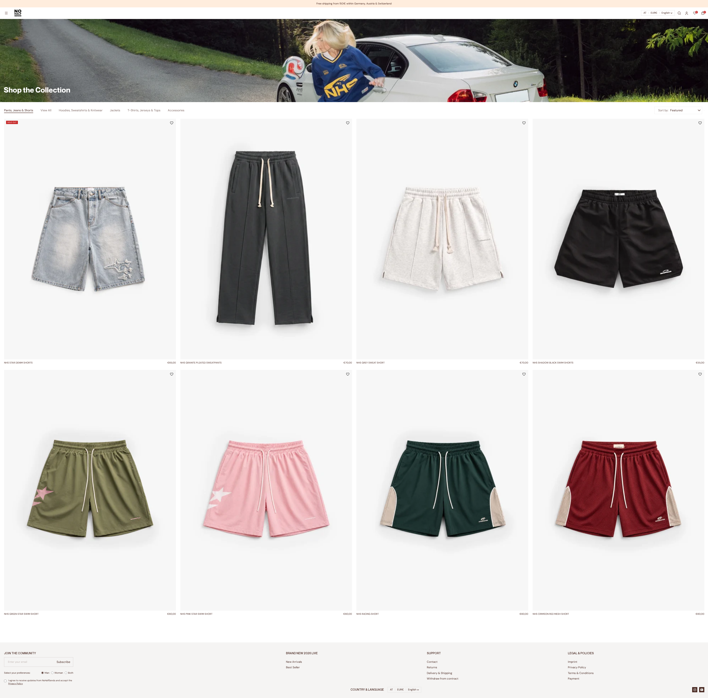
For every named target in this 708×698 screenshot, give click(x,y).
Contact (432, 662)
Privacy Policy (15, 683)
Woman (58, 672)
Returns (432, 667)
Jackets (115, 110)
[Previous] (7, 239)
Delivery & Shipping (439, 673)
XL (95, 362)
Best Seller (293, 667)
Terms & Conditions (581, 673)
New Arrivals (294, 662)
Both (70, 672)
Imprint (572, 662)
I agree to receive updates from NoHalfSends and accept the (40, 682)
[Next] (172, 239)
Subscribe (63, 662)
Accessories (176, 110)
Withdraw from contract (442, 678)
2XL (276, 362)
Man (47, 672)
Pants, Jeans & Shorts (18, 110)
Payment (573, 678)
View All (46, 110)
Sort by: (663, 110)
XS (255, 362)
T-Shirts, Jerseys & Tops (144, 110)
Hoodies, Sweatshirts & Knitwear (81, 110)
